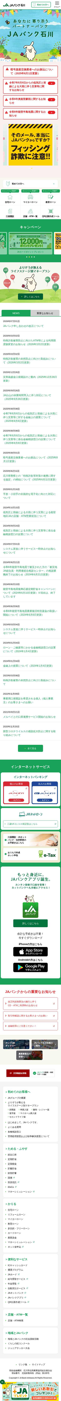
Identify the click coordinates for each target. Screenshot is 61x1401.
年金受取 (12, 1283)
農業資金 (12, 1237)
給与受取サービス (16, 1279)
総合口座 (12, 1154)
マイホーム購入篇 (28, 1113)
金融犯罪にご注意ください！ (22, 1026)
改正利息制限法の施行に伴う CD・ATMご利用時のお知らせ (23, 1003)
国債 (10, 1177)
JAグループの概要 (17, 1098)
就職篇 (12, 1110)
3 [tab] (32, 257)
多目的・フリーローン (19, 1228)
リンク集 (22, 1364)
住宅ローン (13, 1210)
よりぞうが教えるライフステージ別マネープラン (23, 1104)
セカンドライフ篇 (17, 1117)
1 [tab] (29, 168)
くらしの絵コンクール (19, 1343)
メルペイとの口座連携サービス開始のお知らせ (29, 716)
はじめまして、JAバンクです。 (23, 1122)
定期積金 (12, 1164)
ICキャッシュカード (18, 1265)
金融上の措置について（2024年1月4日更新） (28, 665)
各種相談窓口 (14, 1131)
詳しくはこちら (32, 296)
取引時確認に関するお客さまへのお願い (27, 1015)
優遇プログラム (15, 1270)
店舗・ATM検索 (15, 1320)
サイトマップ (38, 1364)
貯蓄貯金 (12, 1168)
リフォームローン (16, 1214)
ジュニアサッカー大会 (19, 1348)
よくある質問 (14, 1127)
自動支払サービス (16, 1288)
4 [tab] (34, 257)
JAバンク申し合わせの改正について (23, 326)
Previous (4, 243)
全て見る (32, 748)
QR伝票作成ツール (17, 1302)
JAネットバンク (15, 1293)
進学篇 (12, 1113)
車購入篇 (24, 1110)
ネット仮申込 (14, 1247)
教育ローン (13, 1224)
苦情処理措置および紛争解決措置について (28, 1136)
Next (57, 243)
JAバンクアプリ (15, 1297)
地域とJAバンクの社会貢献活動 (23, 1339)
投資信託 (12, 1182)
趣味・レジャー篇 (41, 1110)
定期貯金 (12, 1159)
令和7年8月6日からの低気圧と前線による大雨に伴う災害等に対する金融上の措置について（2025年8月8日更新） (30, 417)
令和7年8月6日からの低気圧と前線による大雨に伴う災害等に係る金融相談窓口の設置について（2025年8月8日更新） (30, 439)
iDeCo (11, 1187)
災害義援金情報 (19, 1073)
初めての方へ (43, 5)
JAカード (12, 1274)
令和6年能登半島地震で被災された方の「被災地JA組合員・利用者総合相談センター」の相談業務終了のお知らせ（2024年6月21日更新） (30, 571)
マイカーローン (15, 1219)
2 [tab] (32, 168)
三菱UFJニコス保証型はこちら (22, 824)
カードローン (14, 1233)
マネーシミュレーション (20, 1191)
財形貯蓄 (12, 1173)
